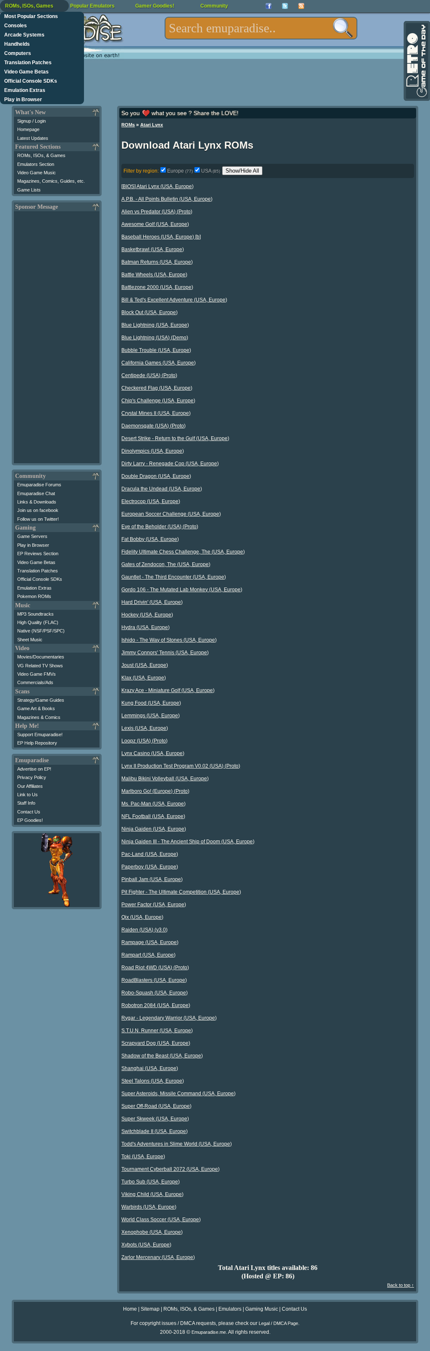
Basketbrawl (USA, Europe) (152, 249)
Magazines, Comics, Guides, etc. (51, 181)
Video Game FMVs (36, 674)
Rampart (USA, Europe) (148, 955)
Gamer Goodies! (154, 6)
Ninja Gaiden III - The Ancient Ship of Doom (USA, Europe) (187, 842)
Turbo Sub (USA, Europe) (150, 1182)
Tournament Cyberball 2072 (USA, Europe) (170, 1169)
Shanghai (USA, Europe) (149, 1068)
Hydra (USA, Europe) (145, 627)
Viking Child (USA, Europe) (152, 1194)
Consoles (15, 26)
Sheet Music (29, 639)
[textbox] (261, 28)
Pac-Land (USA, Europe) (149, 854)
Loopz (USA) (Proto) (144, 741)
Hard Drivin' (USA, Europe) (152, 602)
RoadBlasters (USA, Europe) (154, 980)
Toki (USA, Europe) (143, 1156)
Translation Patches (28, 63)
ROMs (128, 124)
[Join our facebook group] (268, 6)
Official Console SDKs (30, 81)
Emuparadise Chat (36, 493)
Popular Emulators (92, 6)
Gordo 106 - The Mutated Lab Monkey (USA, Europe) (181, 590)
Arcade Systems (24, 35)
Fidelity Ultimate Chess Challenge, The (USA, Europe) (183, 552)
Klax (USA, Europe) (143, 678)
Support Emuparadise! (40, 734)
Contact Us (28, 811)
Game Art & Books (36, 708)
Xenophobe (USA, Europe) (152, 1232)
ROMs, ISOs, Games (29, 6)
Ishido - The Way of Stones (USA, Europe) (169, 640)
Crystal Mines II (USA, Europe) (156, 413)
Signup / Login (31, 120)
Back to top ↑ (400, 1285)
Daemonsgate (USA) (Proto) (153, 426)
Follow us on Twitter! (38, 519)
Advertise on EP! (34, 768)
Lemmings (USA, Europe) (150, 716)
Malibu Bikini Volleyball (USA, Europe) (165, 779)
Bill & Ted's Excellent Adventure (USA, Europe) (174, 300)
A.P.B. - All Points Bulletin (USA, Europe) (166, 199)
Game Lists (29, 189)
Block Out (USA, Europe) (149, 312)
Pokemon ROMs (34, 596)
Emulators (229, 1309)
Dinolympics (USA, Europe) (152, 451)
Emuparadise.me (208, 1332)
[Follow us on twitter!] (285, 6)
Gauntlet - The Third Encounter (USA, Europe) (173, 577)
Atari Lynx (151, 124)
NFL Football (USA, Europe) (153, 816)
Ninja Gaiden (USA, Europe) (153, 829)
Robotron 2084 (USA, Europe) (155, 1005)
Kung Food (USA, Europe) (151, 703)
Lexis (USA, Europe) (144, 728)
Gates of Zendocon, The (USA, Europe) (165, 564)
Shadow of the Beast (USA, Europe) (162, 1056)
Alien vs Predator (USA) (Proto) (156, 212)
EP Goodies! (30, 820)
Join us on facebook (37, 510)
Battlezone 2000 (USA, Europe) (157, 287)
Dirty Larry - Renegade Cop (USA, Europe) (170, 464)
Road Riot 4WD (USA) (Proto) (155, 968)
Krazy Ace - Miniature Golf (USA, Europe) (168, 690)
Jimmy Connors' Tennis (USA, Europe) (165, 653)
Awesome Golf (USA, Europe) (155, 224)
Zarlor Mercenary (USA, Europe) (158, 1257)
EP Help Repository (37, 742)
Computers (17, 53)
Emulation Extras (24, 90)
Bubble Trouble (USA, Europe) (156, 350)
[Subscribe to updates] (301, 6)
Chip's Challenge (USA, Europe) (158, 401)
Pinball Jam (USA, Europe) (152, 879)
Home (130, 1309)
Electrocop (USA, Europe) (150, 501)
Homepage (28, 129)
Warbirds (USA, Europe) (148, 1207)
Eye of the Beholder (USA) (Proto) (159, 527)
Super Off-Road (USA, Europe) (156, 1106)
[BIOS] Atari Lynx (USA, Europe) (157, 186)
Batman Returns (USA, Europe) (157, 262)
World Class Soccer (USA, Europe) (161, 1219)
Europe (180, 171)
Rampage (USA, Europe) (149, 942)
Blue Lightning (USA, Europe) (155, 325)
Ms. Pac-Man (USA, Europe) (153, 804)
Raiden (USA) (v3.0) (144, 930)
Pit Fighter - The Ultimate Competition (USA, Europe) (181, 892)
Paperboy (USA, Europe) (149, 867)
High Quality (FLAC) (37, 622)
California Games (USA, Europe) (158, 363)
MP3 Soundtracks (35, 613)
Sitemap (150, 1309)
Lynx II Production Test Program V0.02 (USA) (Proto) (180, 766)
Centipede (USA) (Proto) (149, 375)
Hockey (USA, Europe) (147, 615)
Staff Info (26, 802)
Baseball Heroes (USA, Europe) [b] (161, 237)
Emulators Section (35, 164)
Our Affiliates (30, 786)
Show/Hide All (242, 171)
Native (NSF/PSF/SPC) (41, 630)
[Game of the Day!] (416, 61)
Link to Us (27, 794)
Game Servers (32, 536)
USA (210, 171)
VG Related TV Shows (40, 665)
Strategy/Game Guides (40, 700)
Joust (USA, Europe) (144, 665)
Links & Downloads (36, 501)
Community (214, 6)
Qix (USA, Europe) (142, 917)
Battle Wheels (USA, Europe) (154, 275)
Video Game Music (36, 172)
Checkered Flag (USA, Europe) (156, 388)
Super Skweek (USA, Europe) (155, 1119)
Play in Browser (23, 99)
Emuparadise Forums (39, 484)
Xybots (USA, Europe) (146, 1245)
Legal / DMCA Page (278, 1323)
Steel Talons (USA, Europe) (152, 1081)
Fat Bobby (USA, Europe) (150, 539)
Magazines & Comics (38, 717)
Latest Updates (32, 138)
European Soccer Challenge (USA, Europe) (171, 514)
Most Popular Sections (31, 16)
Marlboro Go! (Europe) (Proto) (155, 791)
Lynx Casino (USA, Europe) (152, 753)
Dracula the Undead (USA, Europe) (161, 489)
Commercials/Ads (35, 682)
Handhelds (17, 44)
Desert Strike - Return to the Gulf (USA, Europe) (175, 438)
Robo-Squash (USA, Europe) (154, 993)
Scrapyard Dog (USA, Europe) (155, 1043)
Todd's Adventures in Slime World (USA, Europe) (176, 1144)
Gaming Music (261, 1309)
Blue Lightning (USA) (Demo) (154, 338)
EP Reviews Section (37, 553)
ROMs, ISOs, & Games (41, 155)
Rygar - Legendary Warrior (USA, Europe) (169, 1018)
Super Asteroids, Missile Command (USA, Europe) (178, 1094)
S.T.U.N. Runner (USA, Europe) (157, 1031)
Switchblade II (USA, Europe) (154, 1131)
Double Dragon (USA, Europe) (156, 476)
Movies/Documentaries (40, 656)
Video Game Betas (26, 72)
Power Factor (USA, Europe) (153, 905)
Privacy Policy (31, 777)
